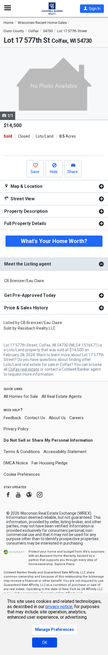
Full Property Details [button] (25, 223)
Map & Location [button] (25, 186)
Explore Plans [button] (64, 564)
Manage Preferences (54, 629)
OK (44, 642)
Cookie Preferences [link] (22, 474)
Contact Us (35, 417)
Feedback (12, 418)
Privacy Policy (16, 428)
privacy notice (58, 606)
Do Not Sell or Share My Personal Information (48, 440)
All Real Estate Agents (62, 396)
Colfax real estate (23, 369)
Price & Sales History (26, 307)
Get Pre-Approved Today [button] (29, 295)
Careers (76, 417)
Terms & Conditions (22, 451)
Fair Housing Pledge (50, 463)
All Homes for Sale (21, 396)
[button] (92, 8)
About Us (57, 417)
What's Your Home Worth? (54, 241)
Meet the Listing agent (27, 264)
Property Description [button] (26, 211)
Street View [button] (22, 198)
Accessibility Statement (64, 451)
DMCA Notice (16, 463)
